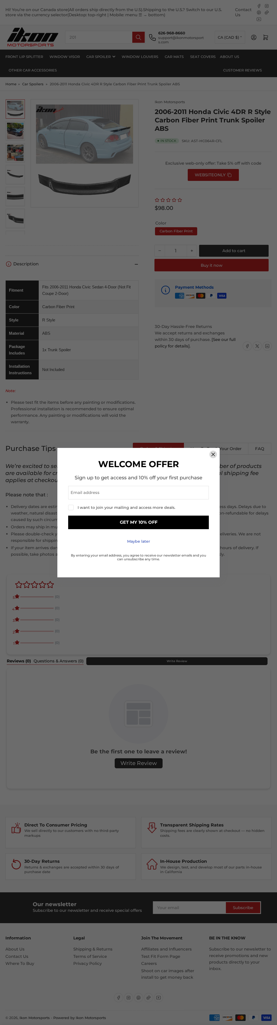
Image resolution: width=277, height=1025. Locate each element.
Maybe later (138, 541)
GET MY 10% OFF (138, 522)
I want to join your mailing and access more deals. (126, 507)
